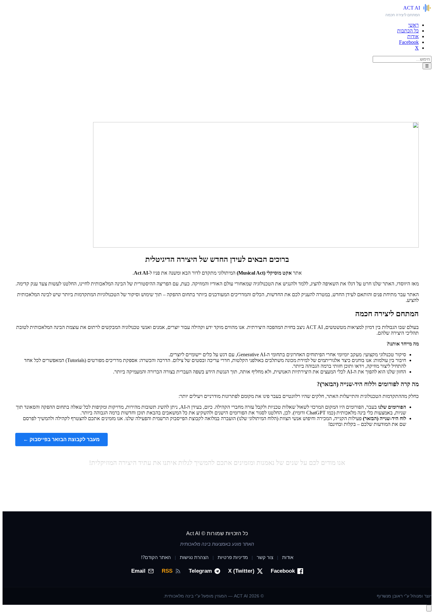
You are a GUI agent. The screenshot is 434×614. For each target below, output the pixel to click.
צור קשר (265, 557)
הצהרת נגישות (194, 557)
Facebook (409, 42)
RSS (167, 571)
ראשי (413, 25)
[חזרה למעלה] (428, 608)
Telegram (200, 571)
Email (138, 571)
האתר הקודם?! (156, 557)
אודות (413, 36)
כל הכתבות (408, 30)
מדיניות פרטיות (233, 557)
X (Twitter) (241, 571)
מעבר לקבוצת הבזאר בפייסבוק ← (61, 439)
